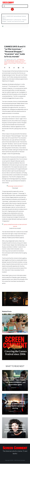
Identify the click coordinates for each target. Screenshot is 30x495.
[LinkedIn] (18, 68)
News (17, 387)
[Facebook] (4, 68)
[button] (3, 323)
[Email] (23, 68)
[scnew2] (8, 2)
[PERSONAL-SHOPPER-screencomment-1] (15, 26)
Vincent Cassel (19, 63)
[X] (9, 68)
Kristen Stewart (11, 61)
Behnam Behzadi (10, 60)
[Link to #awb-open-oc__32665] (12, 9)
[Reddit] (14, 68)
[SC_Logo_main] (15, 447)
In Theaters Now (17, 411)
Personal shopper (12, 63)
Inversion (17, 60)
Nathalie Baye (18, 61)
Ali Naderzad (21, 59)
